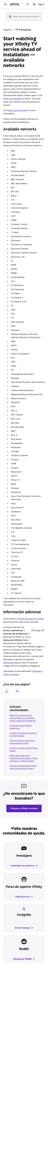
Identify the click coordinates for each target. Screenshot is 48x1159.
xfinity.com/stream (12, 98)
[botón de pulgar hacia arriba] (7, 691)
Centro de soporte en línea (30, 618)
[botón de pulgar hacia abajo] (17, 691)
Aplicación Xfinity (11, 662)
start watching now (17, 110)
